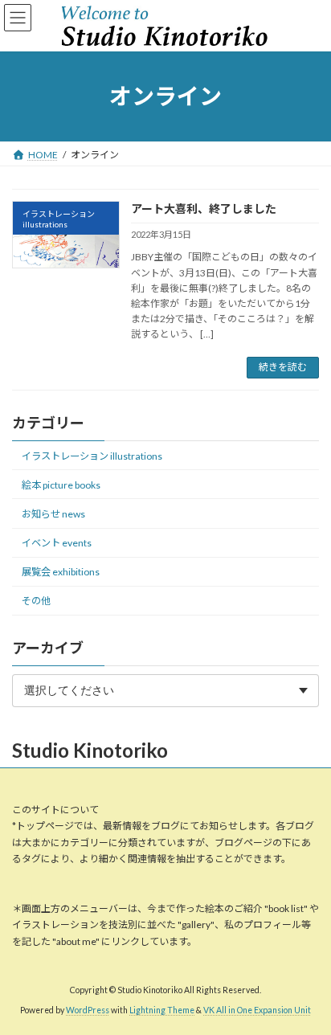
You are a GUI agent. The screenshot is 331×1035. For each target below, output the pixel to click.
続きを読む (283, 367)
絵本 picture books (61, 484)
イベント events (57, 543)
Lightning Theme (161, 1010)
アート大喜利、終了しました (203, 208)
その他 (36, 601)
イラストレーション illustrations (92, 455)
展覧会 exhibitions (61, 572)
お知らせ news (53, 514)
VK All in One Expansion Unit (257, 1010)
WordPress (87, 1010)
